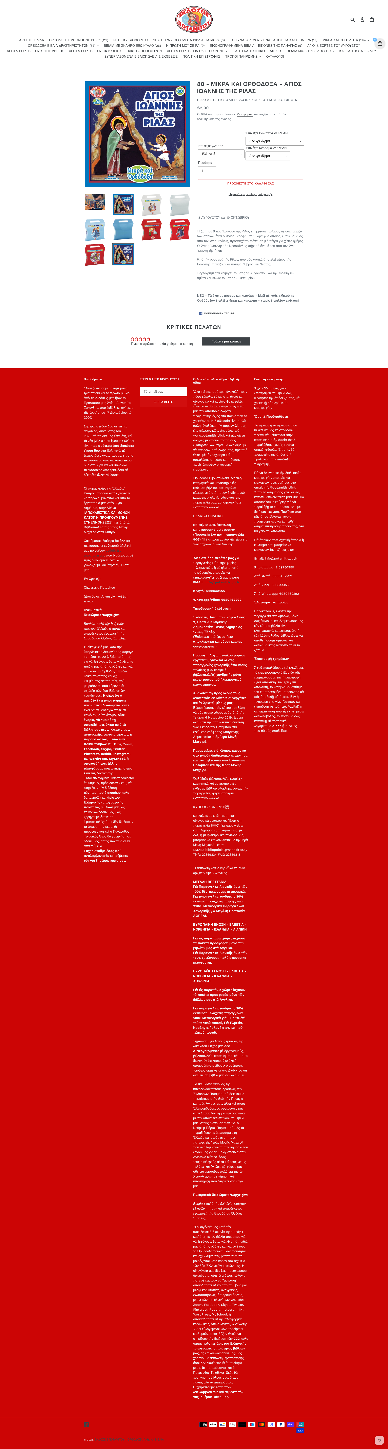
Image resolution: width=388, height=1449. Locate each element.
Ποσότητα (205, 163)
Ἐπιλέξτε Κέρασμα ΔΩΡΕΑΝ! (267, 148)
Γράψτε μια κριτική (226, 341)
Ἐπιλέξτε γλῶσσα (210, 146)
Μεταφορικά (245, 114)
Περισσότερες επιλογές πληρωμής (251, 194)
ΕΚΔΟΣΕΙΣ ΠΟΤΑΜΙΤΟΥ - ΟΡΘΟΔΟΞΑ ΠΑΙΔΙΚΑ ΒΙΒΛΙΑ (129, 1439)
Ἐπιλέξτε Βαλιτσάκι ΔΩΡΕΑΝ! (267, 133)
